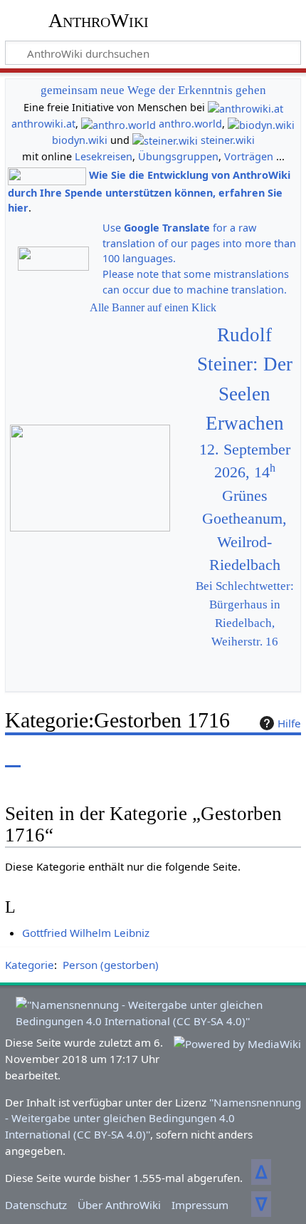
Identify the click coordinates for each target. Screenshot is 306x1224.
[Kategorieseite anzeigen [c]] (13, 757)
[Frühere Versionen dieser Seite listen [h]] (256, 757)
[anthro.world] (118, 123)
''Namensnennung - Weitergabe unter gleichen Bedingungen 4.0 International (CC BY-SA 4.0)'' (153, 1118)
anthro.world (190, 123)
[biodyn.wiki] (261, 123)
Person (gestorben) (111, 965)
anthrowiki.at (43, 123)
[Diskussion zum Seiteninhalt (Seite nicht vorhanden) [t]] (45, 757)
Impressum (200, 1205)
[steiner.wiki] (165, 140)
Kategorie (29, 965)
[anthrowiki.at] (245, 107)
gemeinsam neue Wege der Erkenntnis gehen (153, 90)
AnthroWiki (98, 21)
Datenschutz (36, 1205)
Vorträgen (248, 156)
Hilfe (289, 723)
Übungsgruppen (178, 156)
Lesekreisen (103, 156)
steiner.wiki (228, 140)
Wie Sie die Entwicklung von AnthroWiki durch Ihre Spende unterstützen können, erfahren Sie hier (149, 191)
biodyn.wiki (79, 140)
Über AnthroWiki (119, 1205)
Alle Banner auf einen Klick (153, 307)
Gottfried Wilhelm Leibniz (85, 932)
